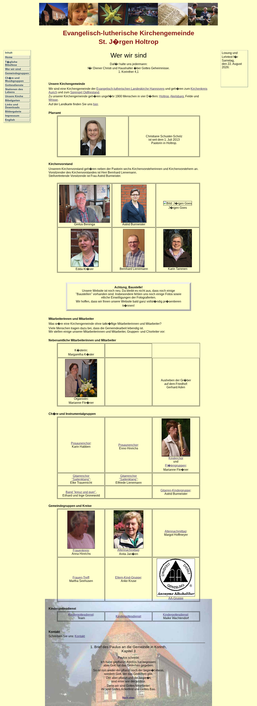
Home (8, 57)
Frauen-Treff (81, 577)
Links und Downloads (12, 106)
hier (95, 104)
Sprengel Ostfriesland (84, 92)
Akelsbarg (177, 96)
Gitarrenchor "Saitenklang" (81, 477)
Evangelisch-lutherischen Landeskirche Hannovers (130, 88)
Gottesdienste (14, 85)
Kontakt (80, 636)
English (10, 119)
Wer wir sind (13, 69)
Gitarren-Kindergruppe (175, 490)
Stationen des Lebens (14, 91)
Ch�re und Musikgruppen (14, 79)
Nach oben (128, 697)
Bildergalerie (13, 111)
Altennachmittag (128, 550)
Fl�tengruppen (175, 465)
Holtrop (164, 96)
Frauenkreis (81, 550)
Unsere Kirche (14, 96)
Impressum (12, 115)
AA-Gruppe (175, 598)
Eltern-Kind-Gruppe (128, 577)
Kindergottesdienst (80, 614)
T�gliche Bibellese (11, 63)
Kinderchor (176, 458)
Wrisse (53, 99)
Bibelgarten (12, 100)
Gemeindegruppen (17, 73)
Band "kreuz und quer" (81, 492)
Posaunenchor (80, 443)
